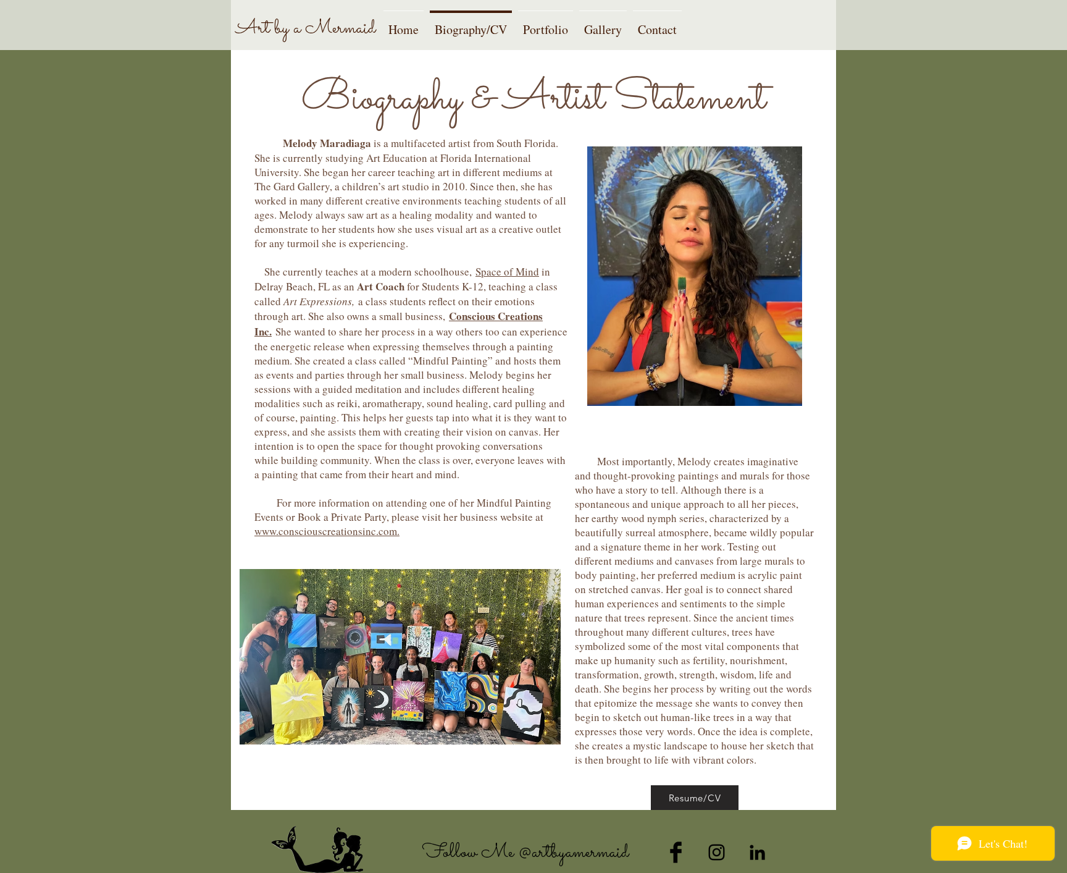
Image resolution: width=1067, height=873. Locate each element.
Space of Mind (507, 271)
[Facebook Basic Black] (676, 852)
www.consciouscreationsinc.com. (327, 531)
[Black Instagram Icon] (716, 852)
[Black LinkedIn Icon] (757, 852)
